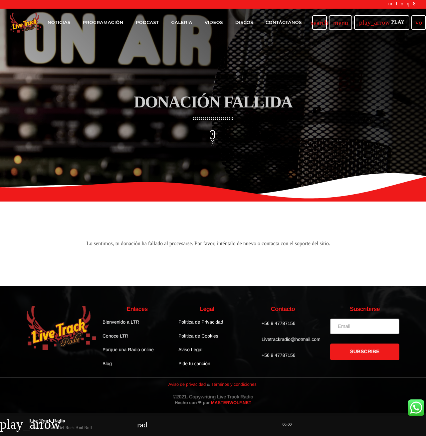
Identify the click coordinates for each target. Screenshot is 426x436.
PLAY (381, 22)
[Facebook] (414, 4)
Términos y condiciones (234, 384)
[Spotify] (402, 4)
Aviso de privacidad (187, 384)
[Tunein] (396, 4)
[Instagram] (408, 4)
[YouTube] (390, 4)
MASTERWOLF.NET (231, 402)
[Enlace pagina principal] (25, 23)
